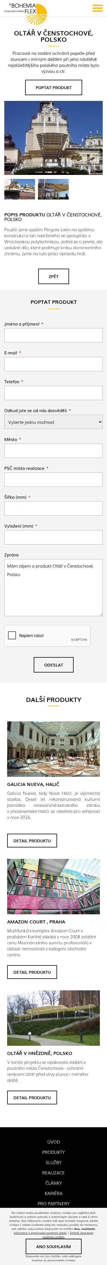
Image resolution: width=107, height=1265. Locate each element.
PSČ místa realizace (26, 468)
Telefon (13, 381)
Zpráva (11, 554)
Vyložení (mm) (20, 525)
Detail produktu (32, 840)
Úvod (53, 1141)
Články (53, 1183)
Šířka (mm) (17, 497)
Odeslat (53, 665)
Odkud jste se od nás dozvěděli (37, 410)
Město (12, 439)
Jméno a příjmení (23, 323)
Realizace (53, 1172)
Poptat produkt (54, 87)
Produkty (53, 1152)
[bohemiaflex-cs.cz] (25, 14)
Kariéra (53, 1193)
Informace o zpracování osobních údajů (40, 1232)
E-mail (12, 352)
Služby (54, 1162)
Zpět (53, 276)
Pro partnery (54, 1203)
